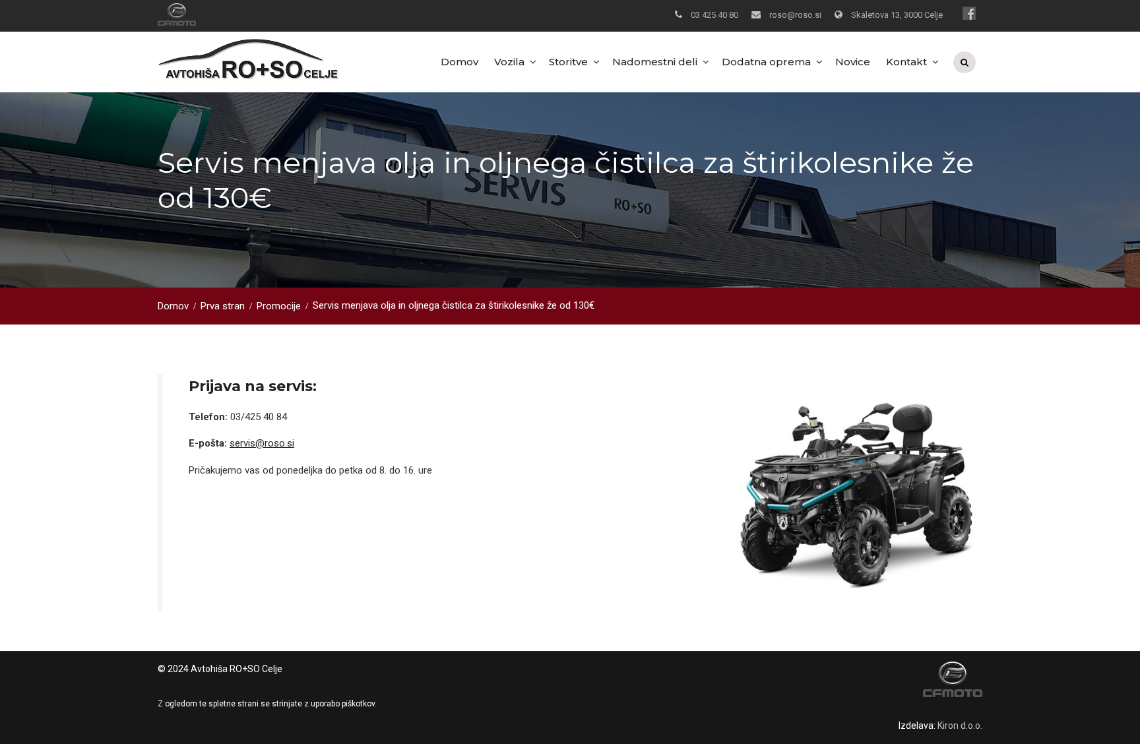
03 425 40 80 (714, 15)
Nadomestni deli (654, 61)
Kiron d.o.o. (959, 725)
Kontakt (906, 61)
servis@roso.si (262, 443)
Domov (459, 61)
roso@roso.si (795, 15)
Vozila (509, 61)
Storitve (568, 61)
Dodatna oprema (766, 61)
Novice (852, 61)
